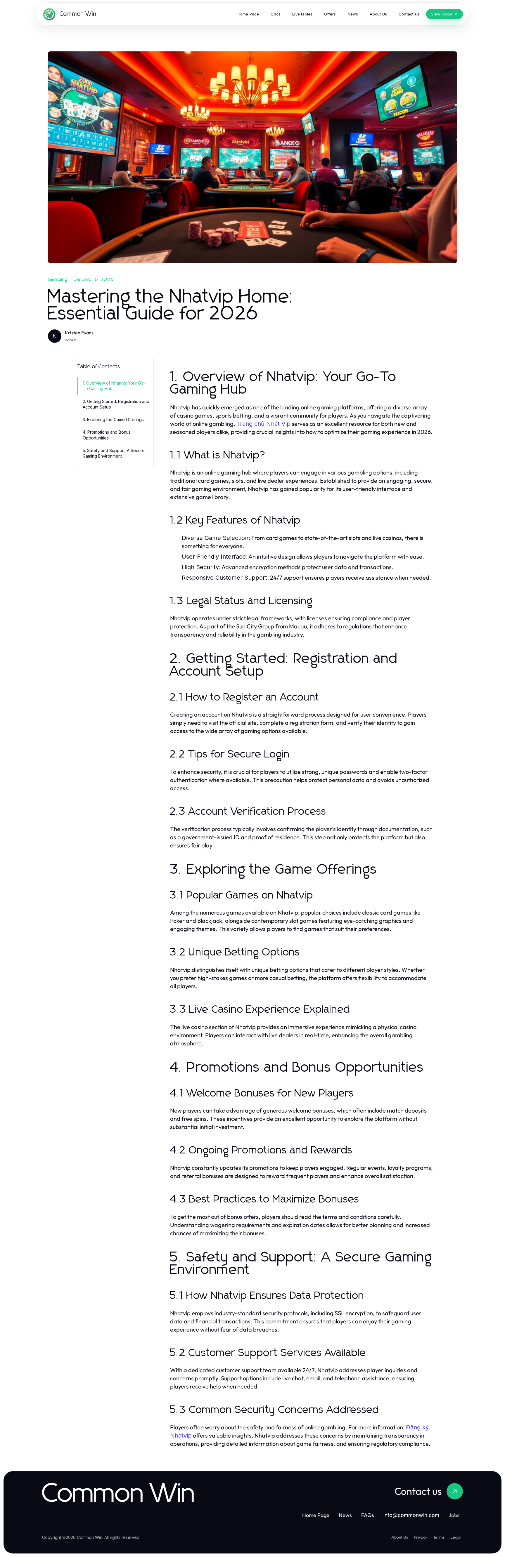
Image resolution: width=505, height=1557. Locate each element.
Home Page (315, 1515)
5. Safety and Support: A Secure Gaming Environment (114, 453)
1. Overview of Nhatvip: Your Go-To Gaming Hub (114, 385)
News (345, 1515)
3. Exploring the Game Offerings (113, 419)
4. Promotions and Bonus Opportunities (107, 435)
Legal (455, 1537)
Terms (439, 1537)
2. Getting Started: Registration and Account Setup (116, 404)
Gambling (58, 279)
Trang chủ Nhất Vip (263, 423)
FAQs (367, 1515)
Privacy (420, 1537)
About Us (399, 1537)
